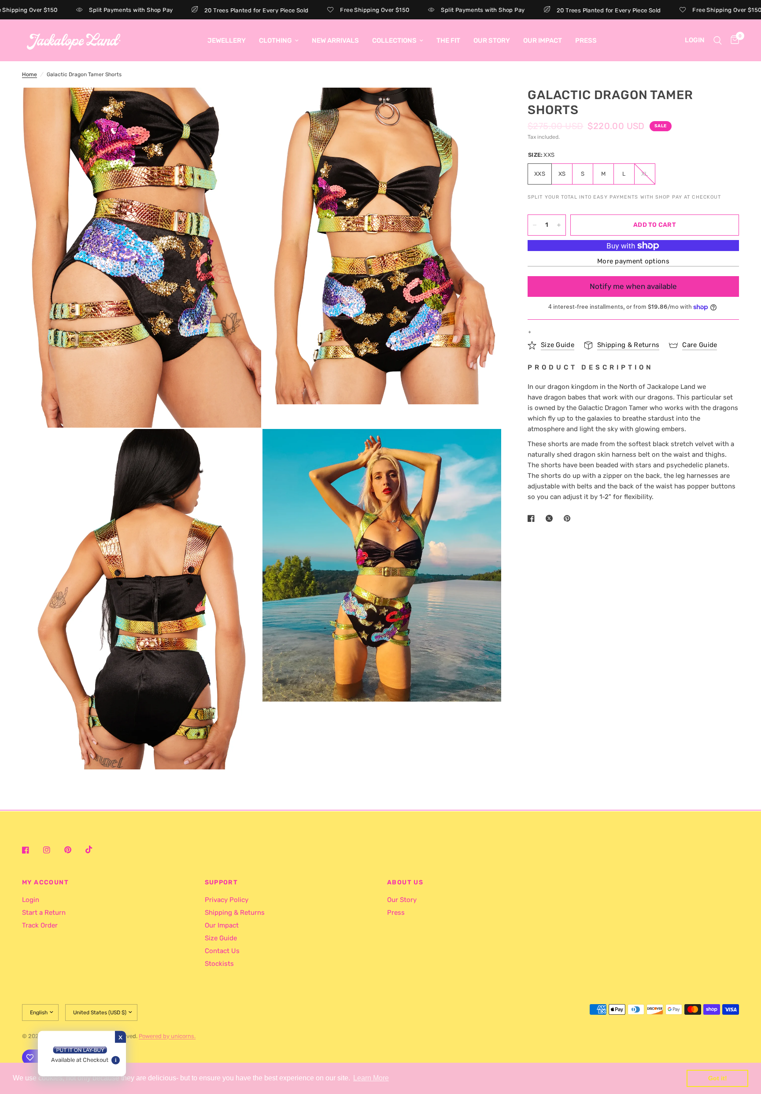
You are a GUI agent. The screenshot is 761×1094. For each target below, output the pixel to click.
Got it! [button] (717, 1078)
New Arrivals (335, 40)
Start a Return (44, 913)
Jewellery (226, 40)
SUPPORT (221, 883)
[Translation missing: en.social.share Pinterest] (569, 518)
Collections (394, 40)
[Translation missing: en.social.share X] (551, 518)
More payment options (633, 261)
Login (30, 900)
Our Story (491, 40)
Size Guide (221, 938)
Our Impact (542, 40)
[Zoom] (242, 106)
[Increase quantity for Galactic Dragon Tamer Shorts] (558, 225)
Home (29, 74)
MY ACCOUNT (45, 883)
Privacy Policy (226, 900)
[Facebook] (31, 850)
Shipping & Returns (235, 913)
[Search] (717, 40)
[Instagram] (53, 850)
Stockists (219, 964)
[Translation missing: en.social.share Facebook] (533, 518)
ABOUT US (405, 883)
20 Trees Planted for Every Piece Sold (218, 10)
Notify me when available (633, 286)
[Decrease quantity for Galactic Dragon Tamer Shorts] (534, 225)
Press (586, 40)
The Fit (448, 40)
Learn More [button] (371, 1078)
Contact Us (222, 951)
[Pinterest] (74, 849)
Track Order (40, 925)
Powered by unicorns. (167, 1036)
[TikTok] (95, 849)
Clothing (275, 40)
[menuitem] (226, 40)
